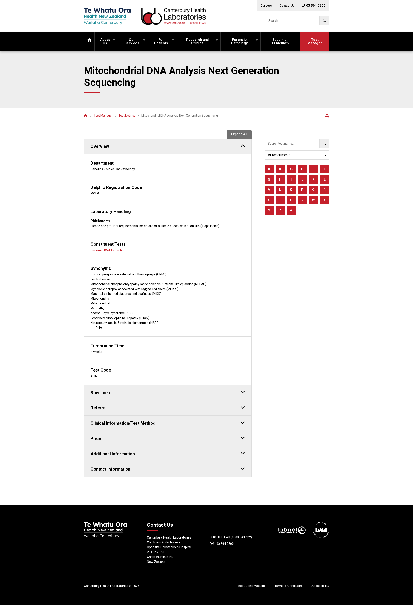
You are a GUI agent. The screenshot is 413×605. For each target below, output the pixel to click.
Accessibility (320, 586)
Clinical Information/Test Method (123, 423)
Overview (100, 146)
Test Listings (127, 115)
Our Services (132, 41)
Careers (266, 5)
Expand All (239, 134)
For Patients (161, 41)
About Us (105, 41)
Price (96, 438)
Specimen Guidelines (280, 41)
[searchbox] (297, 20)
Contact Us (286, 5)
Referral (99, 408)
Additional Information (113, 453)
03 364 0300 (315, 5)
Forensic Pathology (239, 41)
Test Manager (314, 41)
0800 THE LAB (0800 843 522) (231, 537)
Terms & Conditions (288, 586)
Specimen (100, 392)
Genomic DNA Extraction (108, 250)
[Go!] (324, 20)
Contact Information (110, 469)
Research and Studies (197, 41)
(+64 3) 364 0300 (222, 544)
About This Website (252, 586)
